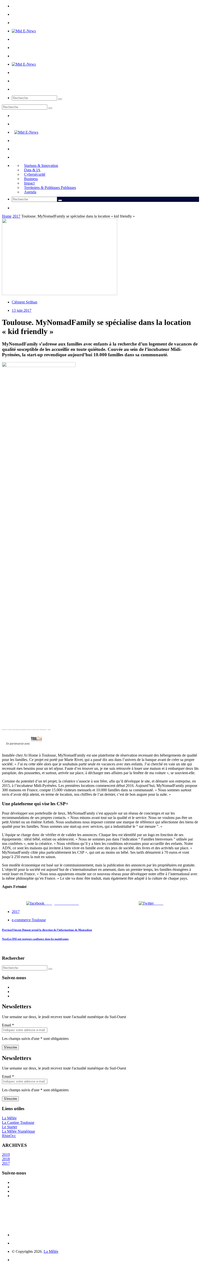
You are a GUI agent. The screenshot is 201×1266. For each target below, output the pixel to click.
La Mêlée (9, 1118)
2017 (16, 216)
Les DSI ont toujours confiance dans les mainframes (35, 938)
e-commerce (21, 920)
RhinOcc (9, 1136)
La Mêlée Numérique (18, 1131)
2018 (6, 1159)
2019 (6, 1154)
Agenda (30, 192)
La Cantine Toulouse (18, 1122)
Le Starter (9, 1127)
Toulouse (39, 920)
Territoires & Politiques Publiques (50, 187)
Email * (8, 1025)
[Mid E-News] (24, 31)
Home (7, 216)
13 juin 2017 (21, 310)
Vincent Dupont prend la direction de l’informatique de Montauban (47, 929)
